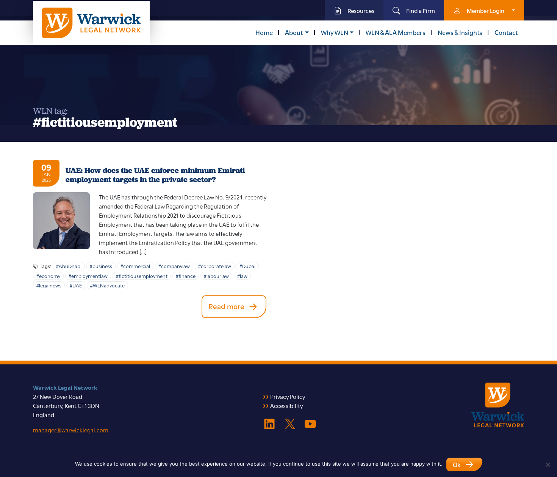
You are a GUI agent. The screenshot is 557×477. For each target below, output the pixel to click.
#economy (48, 275)
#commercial (135, 266)
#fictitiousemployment (141, 275)
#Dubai (247, 266)
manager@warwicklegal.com (70, 429)
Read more (226, 306)
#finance (186, 275)
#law (242, 275)
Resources (360, 10)
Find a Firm (420, 10)
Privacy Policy (287, 396)
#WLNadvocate (107, 285)
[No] (547, 464)
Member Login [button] (485, 10)
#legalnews (48, 285)
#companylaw (174, 266)
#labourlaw (216, 275)
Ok (457, 465)
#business (101, 266)
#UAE (76, 285)
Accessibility (286, 405)
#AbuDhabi (68, 266)
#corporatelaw (214, 266)
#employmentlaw (88, 275)
